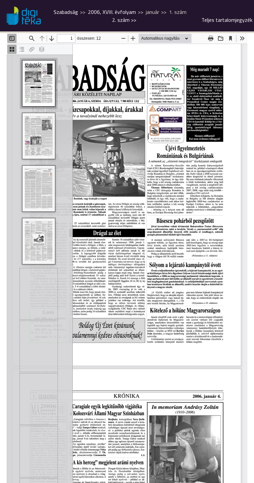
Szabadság (66, 12)
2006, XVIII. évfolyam (112, 12)
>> (124, 20)
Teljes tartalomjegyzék (226, 20)
